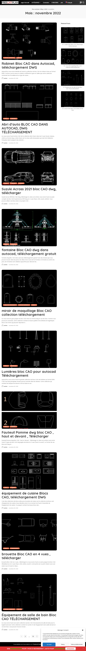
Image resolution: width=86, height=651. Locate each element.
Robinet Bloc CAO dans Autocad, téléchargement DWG (28, 65)
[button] (82, 630)
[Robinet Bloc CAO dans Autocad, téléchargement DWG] (29, 41)
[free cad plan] (10, 2)
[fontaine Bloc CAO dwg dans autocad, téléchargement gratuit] (29, 227)
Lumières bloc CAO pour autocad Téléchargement (29, 373)
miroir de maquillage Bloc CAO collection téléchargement (27, 313)
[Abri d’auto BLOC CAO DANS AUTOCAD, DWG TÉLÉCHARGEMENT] (29, 102)
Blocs (19, 57)
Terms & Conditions (39, 644)
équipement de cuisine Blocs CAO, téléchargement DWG (25, 495)
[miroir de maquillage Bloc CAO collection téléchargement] (29, 288)
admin (5, 78)
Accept (49, 644)
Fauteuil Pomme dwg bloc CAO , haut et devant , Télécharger (28, 434)
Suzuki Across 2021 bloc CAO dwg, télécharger (29, 191)
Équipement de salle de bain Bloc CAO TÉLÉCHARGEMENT (29, 617)
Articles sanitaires (9, 57)
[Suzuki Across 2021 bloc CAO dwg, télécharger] (29, 166)
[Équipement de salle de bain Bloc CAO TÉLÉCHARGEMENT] (29, 592)
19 (33, 636)
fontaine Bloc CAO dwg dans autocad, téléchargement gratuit (29, 252)
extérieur (13, 118)
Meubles (13, 426)
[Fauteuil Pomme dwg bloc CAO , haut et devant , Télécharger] (29, 410)
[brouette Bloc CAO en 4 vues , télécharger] (29, 531)
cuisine (13, 487)
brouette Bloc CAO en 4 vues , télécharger (26, 556)
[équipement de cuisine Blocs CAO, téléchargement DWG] (29, 471)
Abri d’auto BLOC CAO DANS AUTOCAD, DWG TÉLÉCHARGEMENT (25, 128)
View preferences (77, 644)
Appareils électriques (10, 305)
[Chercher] (83, 2)
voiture (21, 183)
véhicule (13, 183)
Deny (62, 644)
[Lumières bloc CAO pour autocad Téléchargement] (29, 349)
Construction (14, 548)
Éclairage (13, 365)
